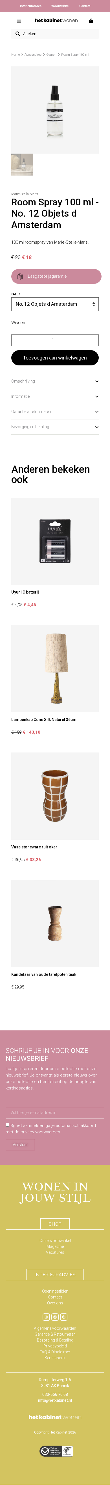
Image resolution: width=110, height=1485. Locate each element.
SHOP (55, 1224)
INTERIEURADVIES (55, 1274)
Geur (15, 294)
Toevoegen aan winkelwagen (55, 358)
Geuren (51, 55)
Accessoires (33, 55)
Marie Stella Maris (24, 194)
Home (15, 55)
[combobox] (55, 34)
